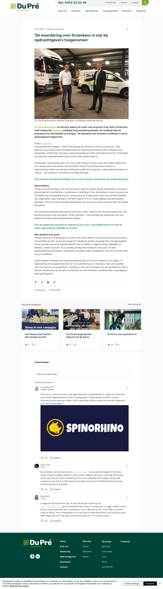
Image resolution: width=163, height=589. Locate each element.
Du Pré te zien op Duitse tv (122, 334)
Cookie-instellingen (132, 583)
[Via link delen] (54, 282)
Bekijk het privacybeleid (19, 586)
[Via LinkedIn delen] (48, 282)
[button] (145, 2)
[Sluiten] (159, 583)
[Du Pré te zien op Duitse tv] (122, 319)
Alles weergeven (134, 304)
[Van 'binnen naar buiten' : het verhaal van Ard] (40, 319)
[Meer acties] (127, 29)
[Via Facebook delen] (35, 282)
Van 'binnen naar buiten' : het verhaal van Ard (38, 335)
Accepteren (150, 583)
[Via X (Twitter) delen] (42, 282)
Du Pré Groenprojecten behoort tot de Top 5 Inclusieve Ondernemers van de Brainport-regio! (79, 335)
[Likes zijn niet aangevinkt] (42, 458)
